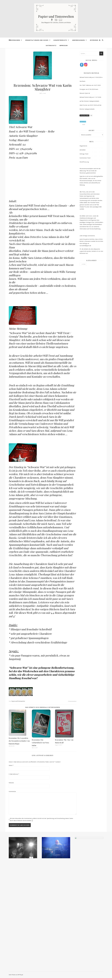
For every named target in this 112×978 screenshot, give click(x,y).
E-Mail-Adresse (14, 774)
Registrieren (83, 146)
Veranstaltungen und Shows (36, 40)
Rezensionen (15, 40)
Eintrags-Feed (84, 154)
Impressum (63, 45)
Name (11, 765)
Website (11, 783)
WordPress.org (84, 162)
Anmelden (83, 150)
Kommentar (12, 791)
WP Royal (20, 974)
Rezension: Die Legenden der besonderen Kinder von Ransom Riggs (19, 741)
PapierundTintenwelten (18, 701)
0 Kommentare (72, 701)
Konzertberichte (60, 40)
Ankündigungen (78, 40)
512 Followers (83, 121)
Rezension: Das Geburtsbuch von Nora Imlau (40, 742)
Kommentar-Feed (85, 158)
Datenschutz (51, 45)
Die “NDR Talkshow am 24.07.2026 (90, 85)
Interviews (94, 40)
